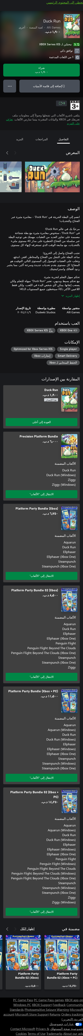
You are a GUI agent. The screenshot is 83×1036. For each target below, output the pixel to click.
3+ (63, 103)
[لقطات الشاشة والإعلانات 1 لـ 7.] (52, 177)
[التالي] (7, 153)
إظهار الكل (27, 928)
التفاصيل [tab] (63, 139)
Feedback (59, 1005)
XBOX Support (42, 1005)
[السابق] (15, 153)
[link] (62, 962)
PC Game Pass (23, 1000)
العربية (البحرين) (72, 1019)
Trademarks (54, 1033)
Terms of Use (37, 1033)
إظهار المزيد (72, 296)
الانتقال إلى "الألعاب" (42, 494)
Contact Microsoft (22, 1029)
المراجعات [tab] (41, 139)
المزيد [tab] (19, 139)
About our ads (73, 1033)
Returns (55, 1014)
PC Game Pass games (49, 1000)
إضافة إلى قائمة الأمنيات (47, 86)
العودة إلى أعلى (41, 422)
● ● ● (10, 86)
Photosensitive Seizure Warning (47, 1009)
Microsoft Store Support (32, 1014)
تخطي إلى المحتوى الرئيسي (64, 2)
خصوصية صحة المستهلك (66, 1029)
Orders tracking (72, 1014)
